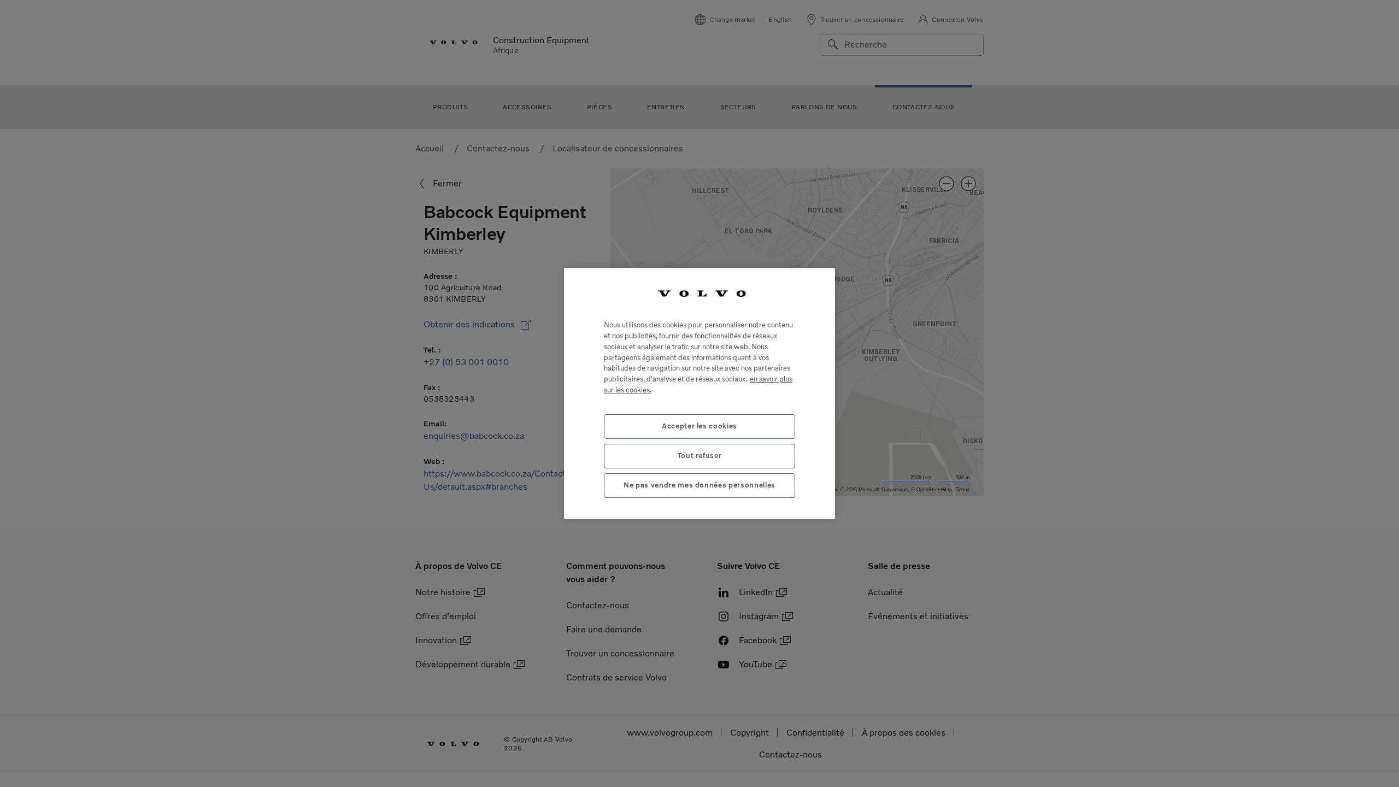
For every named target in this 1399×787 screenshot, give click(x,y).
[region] (699, 393)
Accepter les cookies (699, 426)
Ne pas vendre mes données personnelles (699, 485)
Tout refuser (700, 455)
